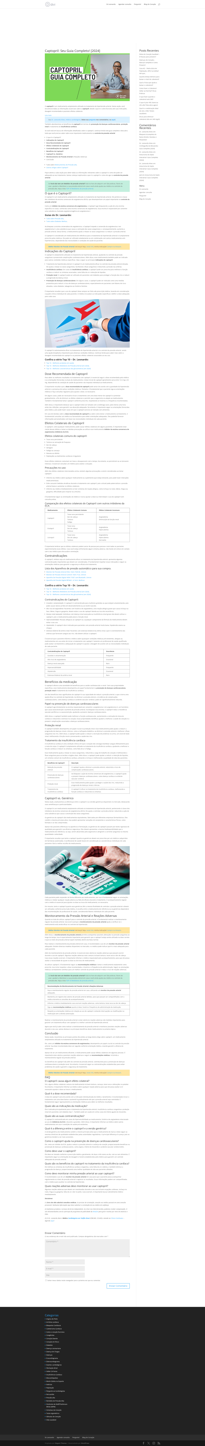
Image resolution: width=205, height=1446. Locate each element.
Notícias (49, 1384)
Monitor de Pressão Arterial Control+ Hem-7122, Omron (66, 575)
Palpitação (50, 1388)
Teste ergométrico (52, 1413)
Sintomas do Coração (53, 1410)
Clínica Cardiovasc (117, 1218)
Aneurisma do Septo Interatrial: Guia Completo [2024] (148, 157)
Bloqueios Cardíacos (53, 1325)
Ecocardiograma (52, 1358)
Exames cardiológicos (54, 1365)
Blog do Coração (150, 4)
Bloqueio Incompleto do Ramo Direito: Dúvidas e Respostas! (148, 137)
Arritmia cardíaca (52, 1322)
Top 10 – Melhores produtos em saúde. (60, 363)
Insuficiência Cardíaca (54, 1375)
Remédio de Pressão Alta (55, 1401)
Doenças (49, 1355)
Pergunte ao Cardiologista (55, 1391)
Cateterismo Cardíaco (54, 1329)
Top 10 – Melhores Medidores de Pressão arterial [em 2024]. (67, 366)
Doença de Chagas (53, 1352)
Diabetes (49, 1345)
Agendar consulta (124, 4)
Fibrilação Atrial (52, 1368)
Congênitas (50, 1335)
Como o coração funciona (55, 1332)
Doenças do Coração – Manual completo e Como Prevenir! (148, 62)
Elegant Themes (61, 1443)
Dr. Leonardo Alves (58, 120)
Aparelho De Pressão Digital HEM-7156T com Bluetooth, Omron (68, 577)
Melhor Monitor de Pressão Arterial (61, 247)
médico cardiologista (73, 120)
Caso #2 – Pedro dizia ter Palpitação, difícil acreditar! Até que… (149, 71)
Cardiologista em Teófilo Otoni (79, 1218)
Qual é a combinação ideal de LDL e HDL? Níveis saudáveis (148, 110)
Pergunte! (137, 4)
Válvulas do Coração (53, 1417)
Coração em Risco (52, 1342)
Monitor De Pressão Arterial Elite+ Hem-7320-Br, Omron (66, 572)
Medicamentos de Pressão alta (66, 165)
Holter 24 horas (51, 1371)
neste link (89, 247)
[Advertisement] (102, 27)
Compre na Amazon (114, 247)
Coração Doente (52, 1338)
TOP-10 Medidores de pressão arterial (79, 189)
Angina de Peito (52, 1319)
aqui (113, 120)
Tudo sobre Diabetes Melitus (56, 221)
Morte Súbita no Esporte (55, 1381)
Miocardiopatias (52, 1378)
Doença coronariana (53, 1348)
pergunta (92, 120)
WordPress (85, 1443)
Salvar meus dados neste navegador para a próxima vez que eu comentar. (74, 1280)
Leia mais (48, 115)
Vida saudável (51, 1420)
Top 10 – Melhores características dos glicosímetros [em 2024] (68, 369)
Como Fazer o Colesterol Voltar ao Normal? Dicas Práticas (148, 90)
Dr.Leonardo (111, 4)
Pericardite (50, 1394)
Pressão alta (50, 1398)
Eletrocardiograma (53, 1362)
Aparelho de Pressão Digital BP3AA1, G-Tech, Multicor (65, 580)
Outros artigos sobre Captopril (57, 167)
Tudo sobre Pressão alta (55, 219)
